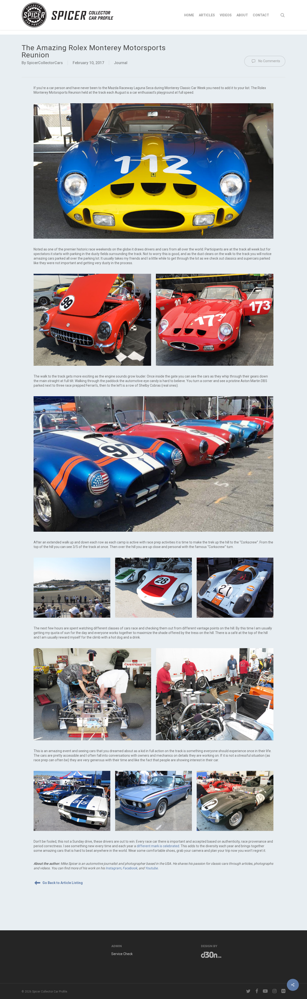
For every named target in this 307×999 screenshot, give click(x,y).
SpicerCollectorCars (45, 63)
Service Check (122, 954)
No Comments (269, 61)
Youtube (151, 868)
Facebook (130, 868)
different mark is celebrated (158, 846)
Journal (120, 63)
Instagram (113, 868)
